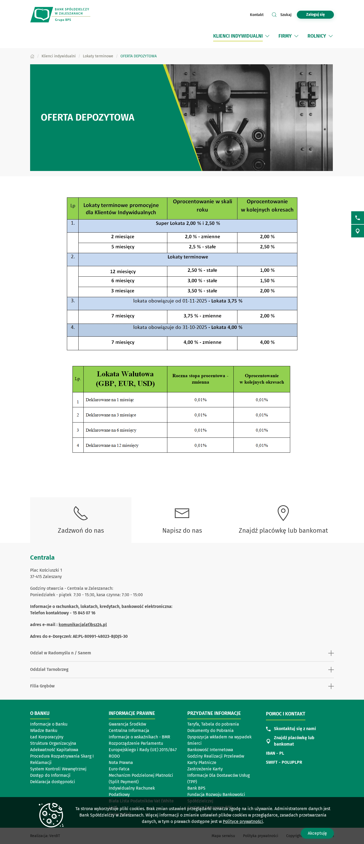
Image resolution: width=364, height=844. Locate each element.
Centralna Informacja (129, 730)
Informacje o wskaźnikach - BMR (139, 736)
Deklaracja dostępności (52, 781)
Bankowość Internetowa (210, 749)
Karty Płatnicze (201, 762)
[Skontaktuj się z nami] (357, 217)
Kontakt (257, 15)
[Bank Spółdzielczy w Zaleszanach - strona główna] (64, 14)
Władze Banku (43, 730)
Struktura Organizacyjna (53, 743)
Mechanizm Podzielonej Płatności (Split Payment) (141, 778)
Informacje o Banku (48, 724)
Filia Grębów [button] (42, 685)
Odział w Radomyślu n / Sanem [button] (60, 652)
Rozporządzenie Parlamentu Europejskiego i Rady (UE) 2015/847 (143, 746)
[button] (267, 36)
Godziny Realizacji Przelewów (215, 756)
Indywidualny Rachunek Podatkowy (132, 791)
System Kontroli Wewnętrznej (58, 768)
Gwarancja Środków (127, 724)
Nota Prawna (121, 762)
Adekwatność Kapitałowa (54, 749)
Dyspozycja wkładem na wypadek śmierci (219, 740)
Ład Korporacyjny (46, 736)
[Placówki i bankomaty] (357, 231)
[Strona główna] (32, 56)
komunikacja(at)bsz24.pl (83, 624)
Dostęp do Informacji (50, 775)
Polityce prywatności (243, 821)
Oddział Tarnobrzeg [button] (49, 669)
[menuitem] (238, 36)
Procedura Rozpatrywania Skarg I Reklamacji (62, 759)
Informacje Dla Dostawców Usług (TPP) (218, 778)
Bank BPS (196, 788)
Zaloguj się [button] (315, 14)
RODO (114, 756)
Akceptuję (317, 833)
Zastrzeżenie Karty (205, 768)
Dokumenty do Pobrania (210, 730)
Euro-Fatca (119, 768)
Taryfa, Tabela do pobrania (213, 724)
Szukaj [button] (286, 15)
